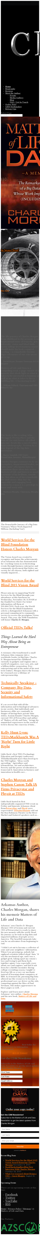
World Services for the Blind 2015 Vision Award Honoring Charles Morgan (21, 1162)
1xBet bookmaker (13, 107)
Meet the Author (13, 93)
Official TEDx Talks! (17, 627)
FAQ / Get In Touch (19, 102)
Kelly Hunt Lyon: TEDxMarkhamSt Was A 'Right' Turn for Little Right (20, 739)
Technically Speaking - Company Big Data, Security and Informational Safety (19, 690)
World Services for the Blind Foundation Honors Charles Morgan (19, 544)
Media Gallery (16, 98)
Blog (12, 100)
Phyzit (24, 808)
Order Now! (10, 104)
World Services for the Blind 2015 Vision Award (20, 582)
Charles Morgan (30, 994)
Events (13, 95)
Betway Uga (10, 109)
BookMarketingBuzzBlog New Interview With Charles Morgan (20, 1168)
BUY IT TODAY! (20, 1053)
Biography (10, 89)
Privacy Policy (14, 1209)
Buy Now (5, 291)
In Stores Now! (10, 250)
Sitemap (27, 1209)
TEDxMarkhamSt (22, 810)
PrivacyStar (11, 808)
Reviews (9, 91)
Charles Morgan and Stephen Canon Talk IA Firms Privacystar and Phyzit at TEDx (19, 787)
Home (8, 86)
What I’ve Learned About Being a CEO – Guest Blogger (20, 1175)
